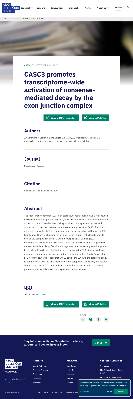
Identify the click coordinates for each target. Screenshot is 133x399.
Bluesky (70, 378)
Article (28, 65)
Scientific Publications (32, 19)
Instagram (71, 374)
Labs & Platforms (40, 366)
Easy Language (72, 392)
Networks (37, 382)
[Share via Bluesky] (90, 319)
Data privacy (43, 392)
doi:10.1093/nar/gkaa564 (35, 294)
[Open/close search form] (128, 8)
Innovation (57, 7)
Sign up (98, 342)
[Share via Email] (106, 319)
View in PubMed (97, 117)
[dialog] (104, 388)
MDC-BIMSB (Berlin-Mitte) (111, 377)
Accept (121, 392)
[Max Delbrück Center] (11, 12)
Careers (41, 7)
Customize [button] (84, 392)
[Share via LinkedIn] (82, 319)
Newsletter (71, 366)
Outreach (74, 7)
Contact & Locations (111, 360)
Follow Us (72, 360)
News (88, 7)
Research (25, 7)
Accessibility (57, 392)
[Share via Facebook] (98, 319)
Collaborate (37, 374)
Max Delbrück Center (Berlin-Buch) (112, 371)
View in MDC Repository (64, 117)
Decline (109, 392)
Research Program (40, 370)
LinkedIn (70, 370)
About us (101, 7)
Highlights (37, 378)
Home (4, 19)
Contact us (104, 366)
